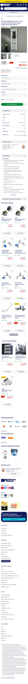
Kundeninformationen (7, 571)
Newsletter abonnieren (12, 514)
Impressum (4, 582)
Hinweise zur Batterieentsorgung (9, 575)
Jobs (2, 627)
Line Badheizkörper (19, 16)
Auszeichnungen (5, 595)
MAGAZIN (3, 638)
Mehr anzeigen (13, 334)
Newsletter (4, 616)
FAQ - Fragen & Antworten (8, 599)
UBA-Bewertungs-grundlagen (8, 584)
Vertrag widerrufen (6, 561)
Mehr (22, 654)
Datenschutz (4, 580)
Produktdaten (6, 110)
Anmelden (3, 528)
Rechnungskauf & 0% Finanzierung (14, 12)
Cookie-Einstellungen (6, 535)
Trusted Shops (4, 612)
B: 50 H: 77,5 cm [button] (5, 78)
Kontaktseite (14, 473)
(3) (21, 515)
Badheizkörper (10, 16)
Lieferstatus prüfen (6, 543)
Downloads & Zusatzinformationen (12, 199)
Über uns (3, 633)
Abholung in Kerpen (6, 545)
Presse (2, 629)
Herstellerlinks (5, 601)
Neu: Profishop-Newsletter (7, 619)
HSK (2, 19)
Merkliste (3, 530)
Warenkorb (4, 533)
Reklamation (4, 552)
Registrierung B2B (5, 608)
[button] (4, 63)
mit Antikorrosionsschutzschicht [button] (9, 89)
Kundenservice (5, 603)
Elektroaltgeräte (5, 597)
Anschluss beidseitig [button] (6, 83)
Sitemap (3, 610)
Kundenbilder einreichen (7, 614)
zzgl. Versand (16, 644)
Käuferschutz (4, 547)
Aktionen (3, 640)
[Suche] (25, 8)
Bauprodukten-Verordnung (8, 573)
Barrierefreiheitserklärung (8, 578)
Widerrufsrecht (5, 586)
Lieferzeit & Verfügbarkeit (7, 549)
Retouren (3, 554)
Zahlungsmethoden (6, 558)
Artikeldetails (6, 155)
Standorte (3, 631)
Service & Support (7, 142)
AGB (2, 569)
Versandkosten (5, 556)
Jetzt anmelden (14, 519)
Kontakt (3, 605)
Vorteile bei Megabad (6, 636)
